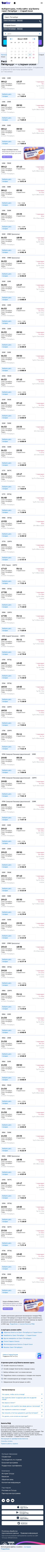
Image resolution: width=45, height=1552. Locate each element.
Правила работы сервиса (9, 1443)
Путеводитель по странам (12, 1460)
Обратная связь (7, 1479)
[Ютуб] (12, 1500)
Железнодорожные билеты (18, 1344)
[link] (7, 157)
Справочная (6, 1457)
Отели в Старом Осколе (10, 1354)
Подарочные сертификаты (12, 1466)
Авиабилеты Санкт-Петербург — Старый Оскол (20, 1335)
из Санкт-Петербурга (7, 88)
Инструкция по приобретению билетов (14, 1438)
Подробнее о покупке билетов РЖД (22, 1324)
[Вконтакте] (8, 1500)
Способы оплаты (6, 1441)
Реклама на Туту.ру (9, 1490)
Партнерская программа (11, 1493)
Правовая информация (29, 1533)
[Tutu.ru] (7, 3)
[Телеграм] (3, 1500)
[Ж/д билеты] (14, 3)
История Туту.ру (8, 1474)
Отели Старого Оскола (11, 1341)
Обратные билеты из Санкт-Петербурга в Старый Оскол (23, 1332)
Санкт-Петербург (6, 83)
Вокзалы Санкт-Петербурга (13, 1347)
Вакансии (5, 1476)
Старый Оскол (20, 83)
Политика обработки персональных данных (10, 1532)
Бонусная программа (10, 1463)
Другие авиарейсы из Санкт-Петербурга (17, 1338)
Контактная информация (11, 1482)
